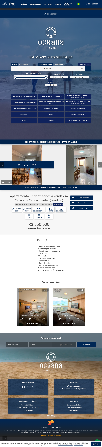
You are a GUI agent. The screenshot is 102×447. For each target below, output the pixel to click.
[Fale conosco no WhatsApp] (28, 387)
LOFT (51, 115)
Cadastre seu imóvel (74, 405)
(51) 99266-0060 (52, 14)
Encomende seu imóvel (74, 408)
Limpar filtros (84, 64)
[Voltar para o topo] (4, 438)
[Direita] (100, 165)
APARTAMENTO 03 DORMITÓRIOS (24, 103)
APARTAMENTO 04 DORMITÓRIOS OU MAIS (51, 103)
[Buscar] (88, 68)
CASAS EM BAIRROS (51, 109)
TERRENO (51, 121)
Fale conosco (73, 410)
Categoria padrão (78, 109)
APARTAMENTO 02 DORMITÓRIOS (51, 97)
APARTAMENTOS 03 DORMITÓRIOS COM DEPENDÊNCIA (78, 103)
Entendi (96, 444)
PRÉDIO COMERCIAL (78, 115)
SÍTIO (24, 121)
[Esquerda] (2, 165)
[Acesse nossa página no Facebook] (23, 387)
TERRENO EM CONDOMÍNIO (77, 121)
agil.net (58, 427)
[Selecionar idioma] (79, 4)
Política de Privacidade (46, 435)
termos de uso (78, 445)
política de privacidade (65, 445)
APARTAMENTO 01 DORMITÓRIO (24, 97)
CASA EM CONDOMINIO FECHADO (24, 109)
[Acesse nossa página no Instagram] (33, 387)
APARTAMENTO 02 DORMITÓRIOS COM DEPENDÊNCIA (77, 97)
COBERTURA (24, 115)
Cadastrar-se (87, 345)
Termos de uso (58, 435)
